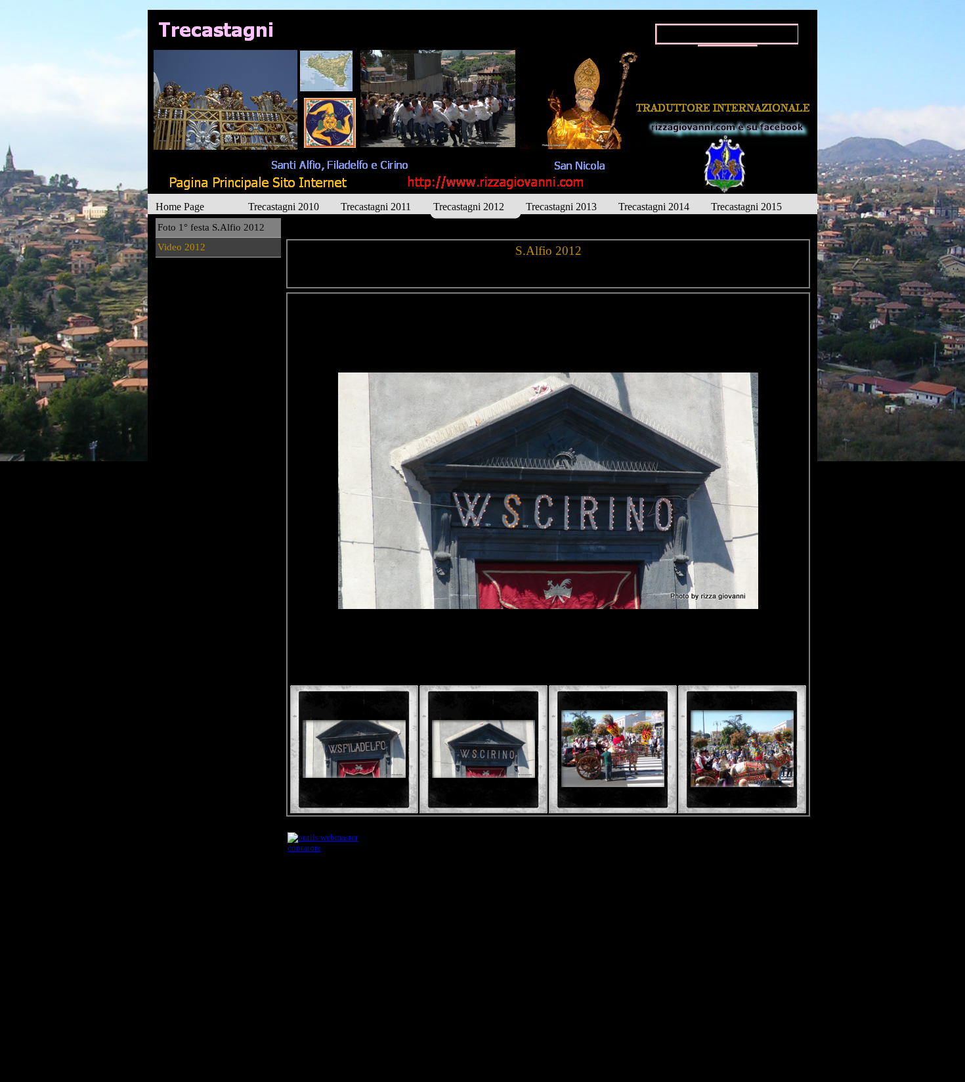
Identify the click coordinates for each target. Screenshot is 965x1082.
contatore (304, 848)
